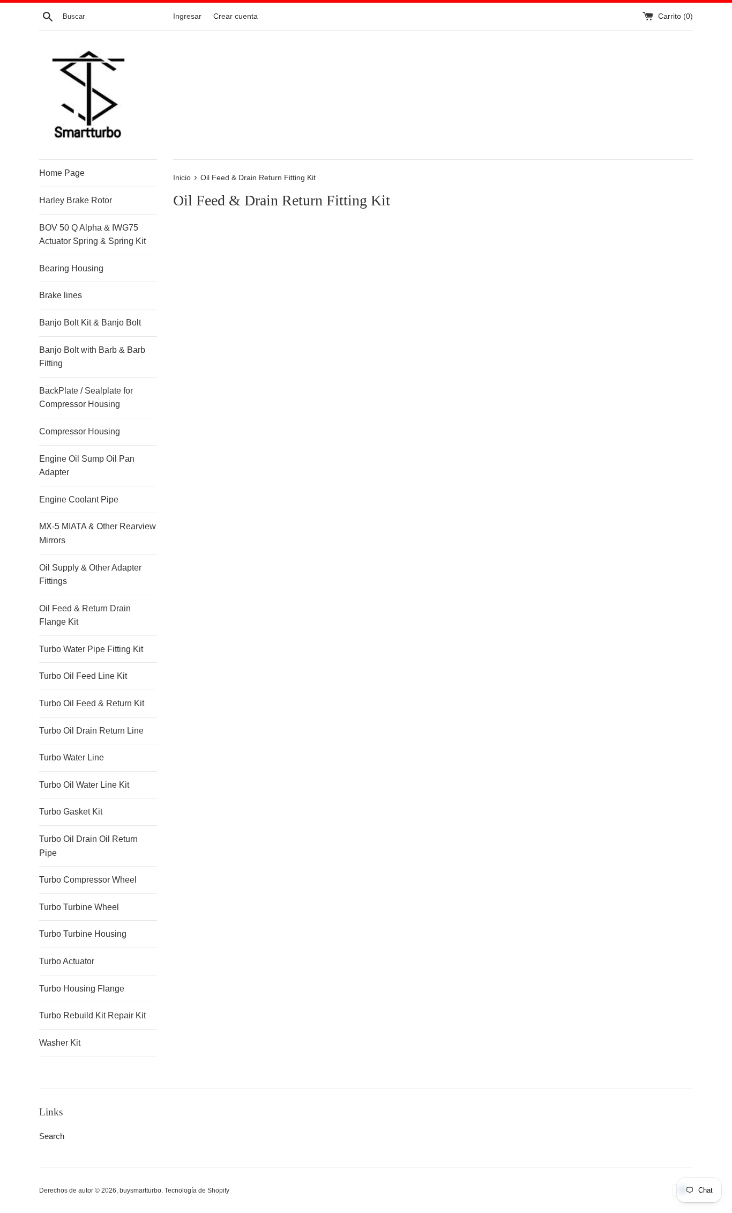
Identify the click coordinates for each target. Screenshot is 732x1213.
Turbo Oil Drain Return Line (91, 730)
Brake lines (60, 295)
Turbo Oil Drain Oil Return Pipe (88, 845)
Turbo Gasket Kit (70, 811)
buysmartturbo (140, 1190)
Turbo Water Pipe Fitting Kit (91, 649)
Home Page (62, 172)
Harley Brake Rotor (75, 200)
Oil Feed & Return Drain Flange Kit (85, 615)
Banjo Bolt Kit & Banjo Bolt (90, 322)
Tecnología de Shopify (197, 1190)
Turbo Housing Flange (81, 988)
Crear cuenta (235, 16)
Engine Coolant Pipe (78, 499)
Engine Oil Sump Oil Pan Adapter (87, 465)
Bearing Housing (71, 268)
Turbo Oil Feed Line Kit (83, 676)
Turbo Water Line (71, 757)
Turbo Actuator (66, 961)
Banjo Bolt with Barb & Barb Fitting (92, 356)
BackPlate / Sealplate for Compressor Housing (86, 397)
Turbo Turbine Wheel (79, 907)
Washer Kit (59, 1042)
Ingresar (187, 16)
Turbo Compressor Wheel (88, 879)
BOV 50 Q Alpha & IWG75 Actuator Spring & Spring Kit (92, 234)
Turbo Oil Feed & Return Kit (91, 703)
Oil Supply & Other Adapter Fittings (90, 574)
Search (51, 1136)
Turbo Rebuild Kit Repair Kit (92, 1015)
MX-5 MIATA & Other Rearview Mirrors (97, 533)
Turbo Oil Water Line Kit (84, 784)
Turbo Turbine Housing (82, 933)
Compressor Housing (79, 431)
